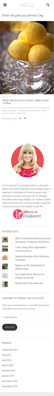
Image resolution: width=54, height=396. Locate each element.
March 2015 (7, 365)
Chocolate (7, 97)
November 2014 (9, 386)
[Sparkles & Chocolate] (27, 5)
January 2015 (8, 375)
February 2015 (8, 370)
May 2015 (6, 355)
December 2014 (9, 381)
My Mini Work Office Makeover (29, 283)
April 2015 (6, 360)
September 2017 (10, 349)
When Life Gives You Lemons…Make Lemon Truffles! (26, 102)
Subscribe (9, 327)
